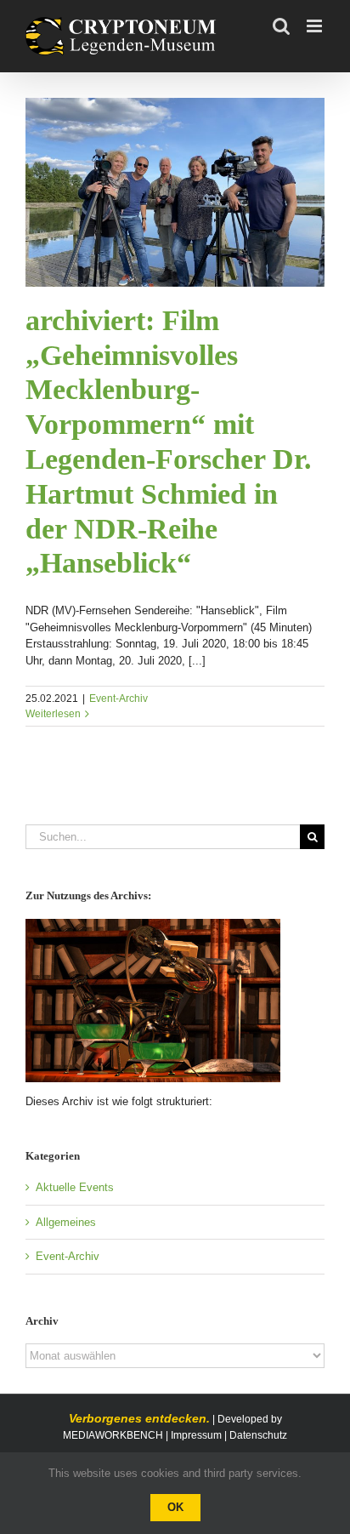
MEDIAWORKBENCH (113, 1435)
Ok (175, 1507)
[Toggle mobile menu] (316, 26)
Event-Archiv (118, 698)
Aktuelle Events (75, 1187)
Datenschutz (258, 1435)
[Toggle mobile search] (281, 26)
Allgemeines (66, 1222)
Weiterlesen (53, 714)
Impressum (196, 1435)
